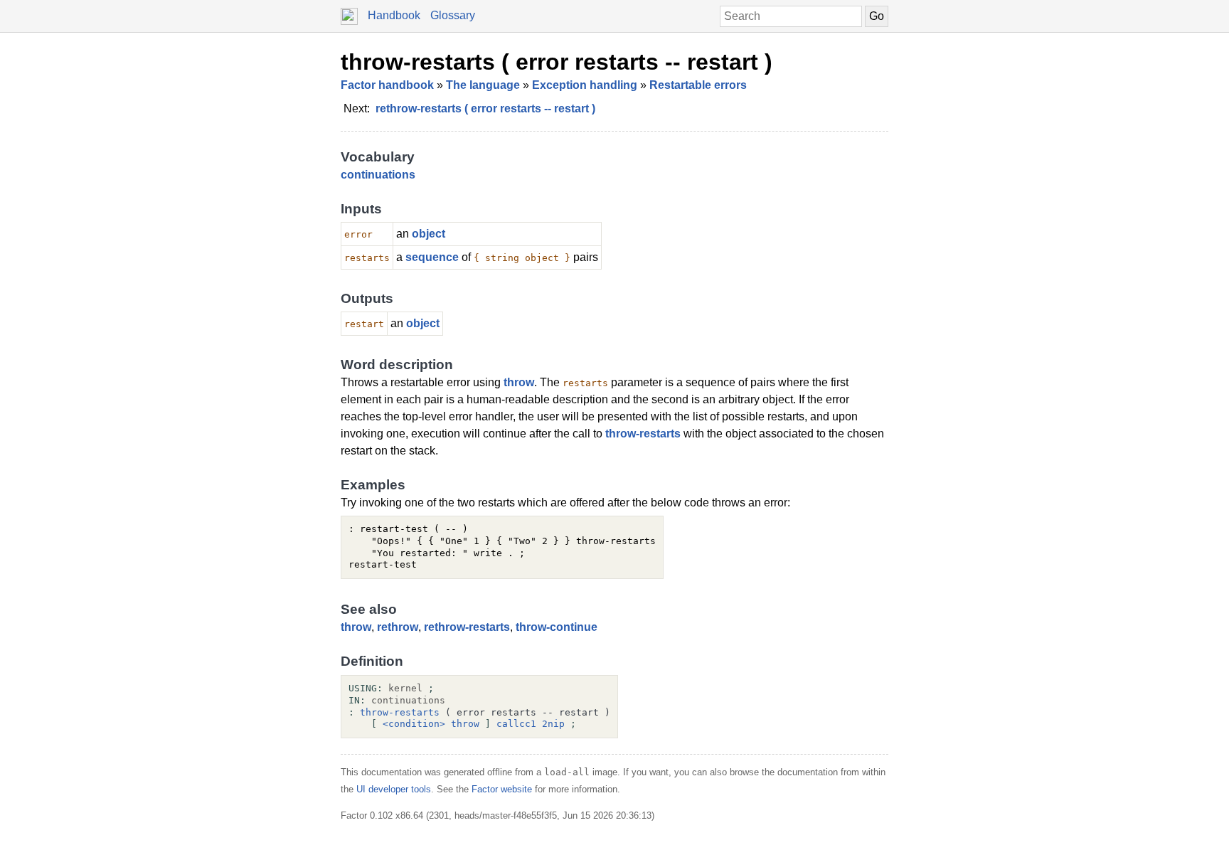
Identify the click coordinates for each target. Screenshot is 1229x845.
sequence (432, 257)
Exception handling (584, 85)
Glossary (452, 15)
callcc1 (516, 723)
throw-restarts (643, 433)
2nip (553, 723)
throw (519, 382)
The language (483, 85)
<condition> (414, 723)
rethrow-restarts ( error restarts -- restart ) (485, 108)
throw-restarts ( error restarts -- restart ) (556, 62)
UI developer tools (393, 789)
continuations (378, 175)
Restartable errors (698, 85)
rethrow (397, 627)
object (428, 234)
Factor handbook (387, 85)
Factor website (502, 789)
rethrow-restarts (467, 627)
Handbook (394, 15)
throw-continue (556, 627)
